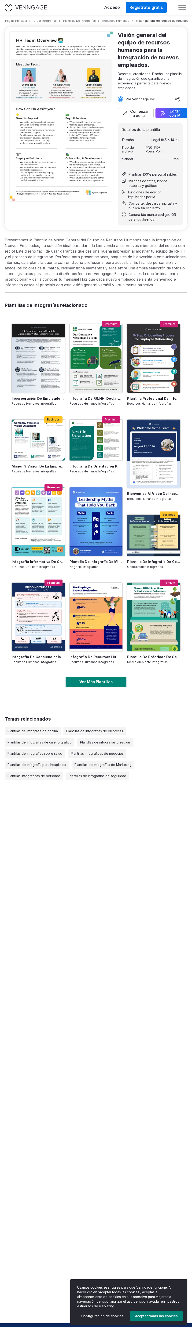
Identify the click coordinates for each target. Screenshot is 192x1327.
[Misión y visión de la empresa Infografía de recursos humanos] (38, 440)
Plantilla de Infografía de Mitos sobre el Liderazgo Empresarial (96, 562)
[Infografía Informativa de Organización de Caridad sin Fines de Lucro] (38, 521)
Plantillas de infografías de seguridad (97, 776)
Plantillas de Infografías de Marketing (103, 765)
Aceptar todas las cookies (156, 1316)
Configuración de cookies (102, 1316)
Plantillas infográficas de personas (33, 776)
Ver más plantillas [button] (96, 681)
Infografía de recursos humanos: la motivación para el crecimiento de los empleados (96, 657)
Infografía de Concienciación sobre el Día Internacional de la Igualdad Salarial (38, 657)
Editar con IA (175, 113)
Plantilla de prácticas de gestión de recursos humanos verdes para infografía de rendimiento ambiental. (153, 657)
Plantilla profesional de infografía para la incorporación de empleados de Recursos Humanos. (153, 398)
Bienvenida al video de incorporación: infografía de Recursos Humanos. (153, 494)
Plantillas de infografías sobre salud (34, 753)
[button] (136, 113)
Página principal (16, 20)
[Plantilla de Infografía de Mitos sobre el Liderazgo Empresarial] (96, 521)
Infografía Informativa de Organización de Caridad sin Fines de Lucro (38, 562)
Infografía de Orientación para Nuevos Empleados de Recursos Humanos (96, 466)
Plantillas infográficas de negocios (97, 753)
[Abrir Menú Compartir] (177, 99)
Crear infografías (45, 20)
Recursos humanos (115, 20)
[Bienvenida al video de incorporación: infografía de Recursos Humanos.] (153, 454)
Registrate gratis (146, 7)
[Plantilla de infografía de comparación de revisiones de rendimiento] (153, 535)
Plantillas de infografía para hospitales (36, 765)
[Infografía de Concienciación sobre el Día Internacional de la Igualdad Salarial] (38, 617)
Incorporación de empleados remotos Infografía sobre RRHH (38, 398)
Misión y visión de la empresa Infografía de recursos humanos (38, 466)
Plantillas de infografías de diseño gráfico (39, 742)
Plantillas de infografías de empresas (94, 731)
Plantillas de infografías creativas (105, 742)
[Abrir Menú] (182, 7)
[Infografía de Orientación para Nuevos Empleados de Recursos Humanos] (96, 440)
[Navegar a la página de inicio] (26, 7)
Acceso (112, 7)
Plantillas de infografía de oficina (32, 731)
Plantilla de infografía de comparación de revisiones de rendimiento (153, 562)
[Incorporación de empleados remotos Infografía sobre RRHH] (38, 358)
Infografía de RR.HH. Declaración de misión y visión (96, 398)
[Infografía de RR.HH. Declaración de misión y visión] (96, 358)
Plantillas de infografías (79, 20)
